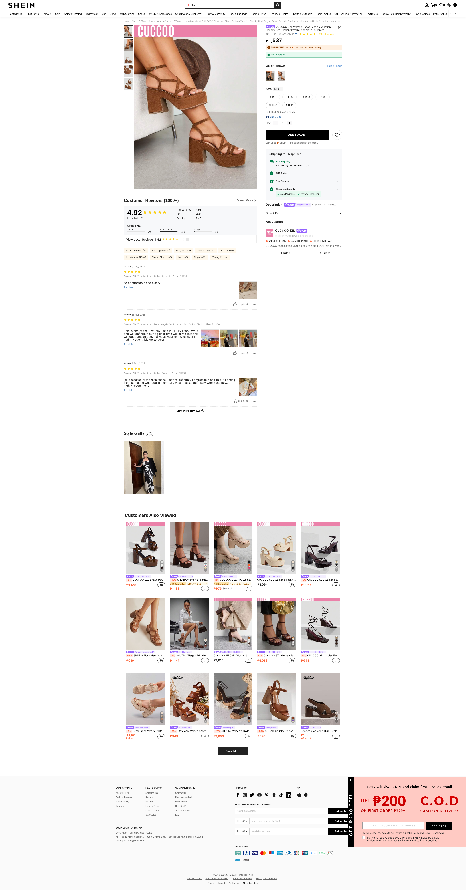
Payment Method (183, 797)
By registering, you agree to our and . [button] (403, 833)
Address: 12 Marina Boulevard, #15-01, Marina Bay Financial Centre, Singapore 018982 (159, 837)
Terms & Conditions (242, 878)
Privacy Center (194, 878)
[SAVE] (337, 135)
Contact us (180, 793)
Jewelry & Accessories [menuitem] (160, 13)
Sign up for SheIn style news (253, 804)
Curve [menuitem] (113, 13)
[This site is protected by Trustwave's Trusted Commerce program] (237, 860)
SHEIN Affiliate (182, 810)
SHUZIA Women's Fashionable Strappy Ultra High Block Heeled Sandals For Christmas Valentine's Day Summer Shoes (190, 579)
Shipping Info (152, 793)
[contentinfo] (294, 853)
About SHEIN (122, 793)
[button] (449, 5)
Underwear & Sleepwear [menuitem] (188, 13)
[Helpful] (235, 304)
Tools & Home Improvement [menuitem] (396, 13)
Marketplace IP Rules (266, 878)
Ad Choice (234, 883)
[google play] (306, 796)
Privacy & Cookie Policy (217, 878)
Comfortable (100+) (136, 257)
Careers (120, 806)
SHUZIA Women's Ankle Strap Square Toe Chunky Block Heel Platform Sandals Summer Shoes (233, 731)
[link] (434, 5)
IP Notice (209, 883)
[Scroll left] (451, 13)
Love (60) (183, 257)
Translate (128, 287)
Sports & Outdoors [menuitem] (302, 13)
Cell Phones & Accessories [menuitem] (348, 13)
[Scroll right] (455, 13)
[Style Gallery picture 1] (144, 467)
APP (299, 788)
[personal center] (427, 5)
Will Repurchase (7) (136, 250)
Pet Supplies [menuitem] (440, 13)
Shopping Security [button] (285, 189)
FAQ (177, 815)
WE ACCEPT (241, 847)
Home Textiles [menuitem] (323, 13)
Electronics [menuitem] (372, 13)
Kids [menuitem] (104, 13)
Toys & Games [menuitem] (422, 13)
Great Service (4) (205, 250)
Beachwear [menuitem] (91, 13)
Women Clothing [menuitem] (73, 13)
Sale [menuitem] (57, 13)
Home (127, 21)
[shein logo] (21, 5)
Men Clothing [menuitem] (127, 13)
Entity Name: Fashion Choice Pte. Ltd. (134, 833)
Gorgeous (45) (183, 250)
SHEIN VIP (180, 806)
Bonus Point (181, 801)
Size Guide (150, 815)
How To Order (152, 806)
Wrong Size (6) (219, 257)
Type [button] (276, 89)
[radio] (270, 76)
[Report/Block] (254, 304)
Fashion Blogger (124, 797)
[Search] (277, 5)
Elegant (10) (200, 257)
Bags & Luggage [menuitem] (238, 13)
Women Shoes (148, 21)
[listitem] (146, 557)
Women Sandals (165, 21)
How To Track (152, 810)
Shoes (135, 21)
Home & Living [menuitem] (258, 13)
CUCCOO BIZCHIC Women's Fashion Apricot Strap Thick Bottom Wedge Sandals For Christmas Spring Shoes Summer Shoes (233, 579)
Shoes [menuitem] (141, 13)
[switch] (186, 239)
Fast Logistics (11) (161, 250)
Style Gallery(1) (139, 433)
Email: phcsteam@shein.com (130, 840)
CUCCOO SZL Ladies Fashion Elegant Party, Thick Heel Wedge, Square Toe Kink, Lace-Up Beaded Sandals (321, 655)
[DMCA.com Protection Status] (246, 860)
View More (233, 751)
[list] (264, 795)
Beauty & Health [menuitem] (279, 13)
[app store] (299, 796)
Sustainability (122, 801)
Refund (149, 801)
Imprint (221, 883)
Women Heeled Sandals (187, 21)
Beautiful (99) (227, 250)
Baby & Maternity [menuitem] (215, 13)
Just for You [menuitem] (34, 13)
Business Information (129, 828)
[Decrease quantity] (275, 123)
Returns (149, 797)
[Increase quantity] (289, 123)
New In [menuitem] (48, 13)
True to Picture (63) (162, 257)
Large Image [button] (334, 66)
